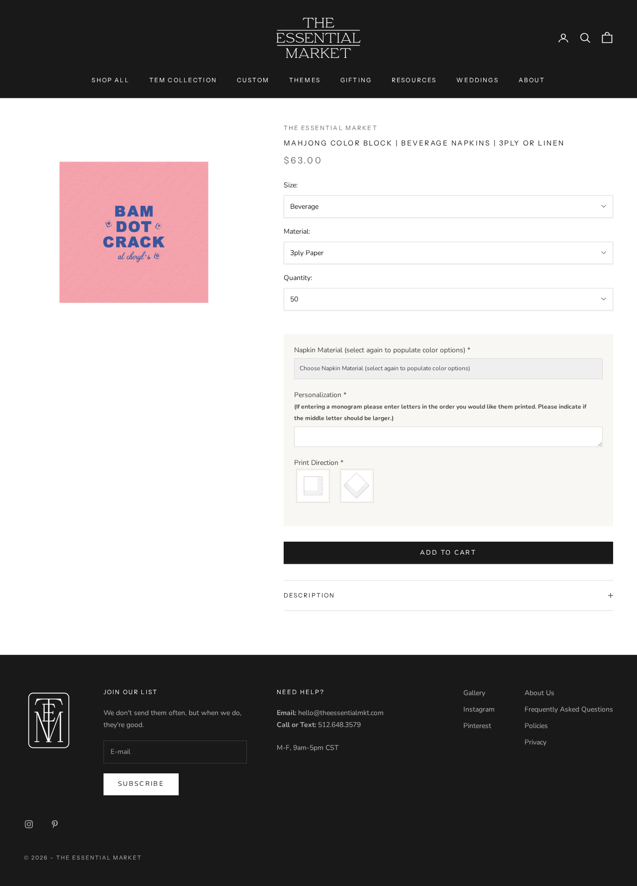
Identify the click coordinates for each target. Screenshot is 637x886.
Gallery (474, 693)
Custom (253, 80)
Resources (414, 80)
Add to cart (448, 552)
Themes (304, 80)
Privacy (535, 742)
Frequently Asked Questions (569, 709)
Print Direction (318, 462)
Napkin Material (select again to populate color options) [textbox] (382, 350)
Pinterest (477, 726)
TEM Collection (183, 80)
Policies (536, 726)
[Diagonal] (357, 486)
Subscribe (141, 783)
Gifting (356, 80)
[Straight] (313, 486)
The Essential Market (331, 128)
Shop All (110, 80)
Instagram (479, 709)
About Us (539, 693)
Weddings (477, 80)
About (532, 80)
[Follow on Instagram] (29, 824)
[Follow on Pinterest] (55, 824)
